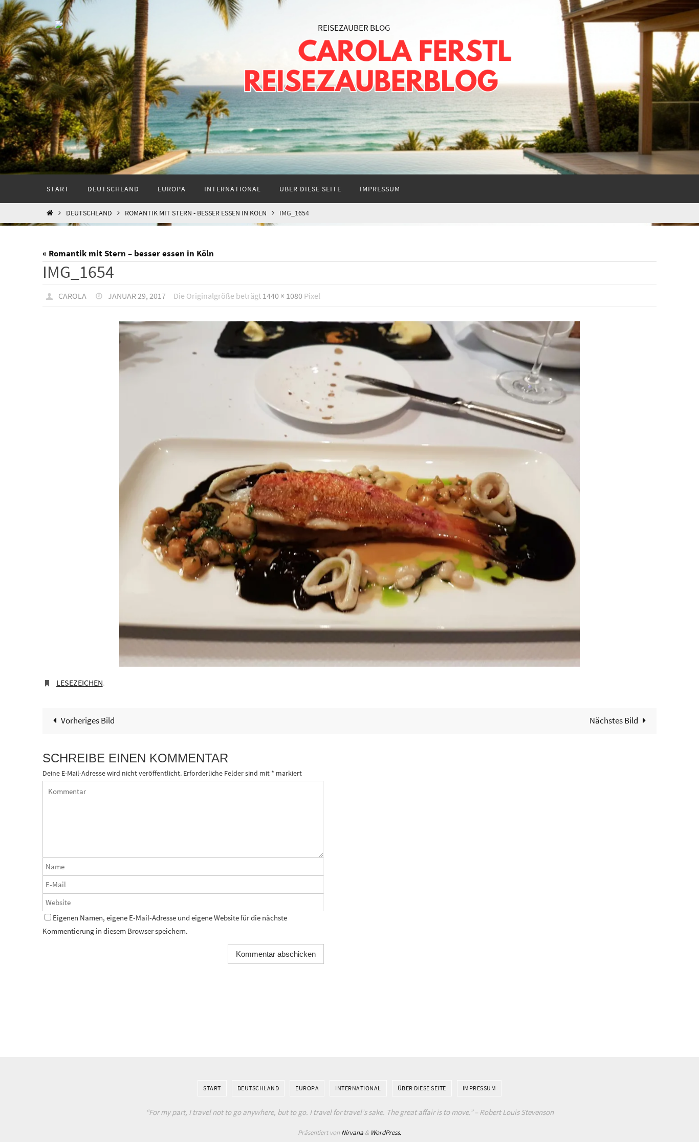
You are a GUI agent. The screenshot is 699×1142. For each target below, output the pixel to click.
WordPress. (385, 1132)
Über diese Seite (422, 1088)
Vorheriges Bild (88, 720)
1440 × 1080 (282, 296)
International (358, 1088)
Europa (307, 1088)
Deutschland (89, 213)
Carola (72, 296)
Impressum (479, 1088)
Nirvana (352, 1132)
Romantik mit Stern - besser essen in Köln (196, 213)
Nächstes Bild (613, 720)
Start (212, 1088)
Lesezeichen (79, 682)
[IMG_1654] (349, 494)
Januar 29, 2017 (137, 296)
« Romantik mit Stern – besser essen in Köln (128, 253)
